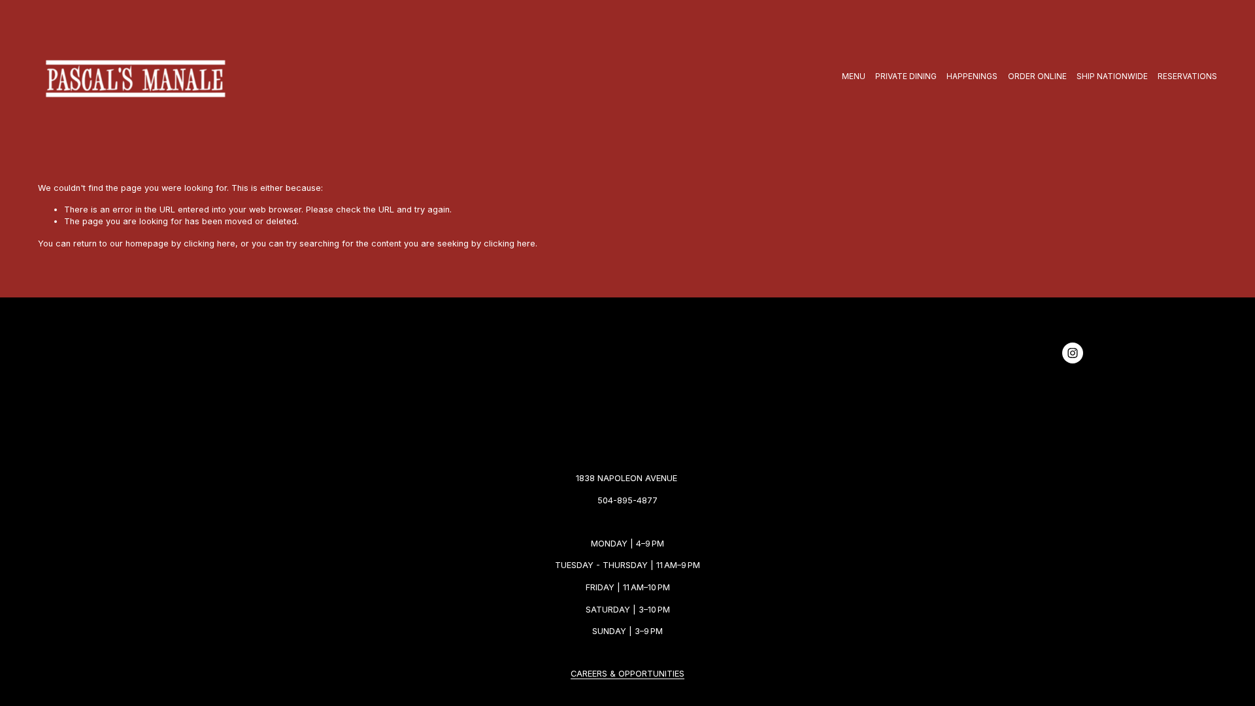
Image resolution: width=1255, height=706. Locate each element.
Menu (853, 76)
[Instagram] (1072, 353)
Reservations (1187, 76)
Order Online (1037, 76)
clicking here (209, 243)
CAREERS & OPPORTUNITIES (627, 674)
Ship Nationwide (1112, 76)
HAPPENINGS (971, 76)
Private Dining (906, 76)
